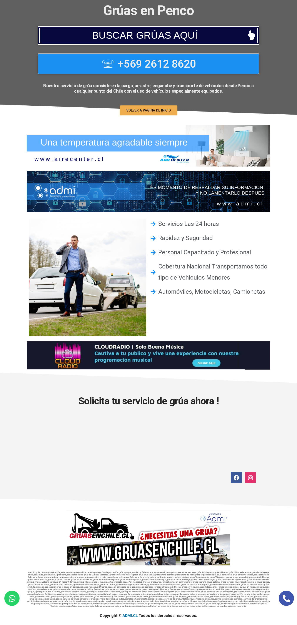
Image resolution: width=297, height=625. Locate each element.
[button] (148, 35)
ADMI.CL (130, 615)
